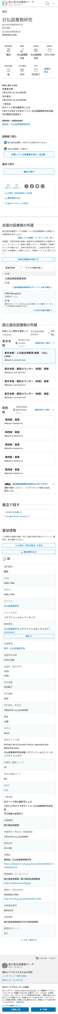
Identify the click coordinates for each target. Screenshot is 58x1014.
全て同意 (43, 1009)
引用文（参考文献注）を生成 (19, 193)
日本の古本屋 (13, 512)
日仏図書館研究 (11, 605)
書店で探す (29, 171)
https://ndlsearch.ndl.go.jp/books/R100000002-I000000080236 (29, 865)
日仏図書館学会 (11, 628)
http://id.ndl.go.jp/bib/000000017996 (22, 898)
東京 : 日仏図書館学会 (14, 648)
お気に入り (8, 188)
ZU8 (6, 790)
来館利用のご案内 (42, 343)
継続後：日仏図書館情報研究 (16, 124)
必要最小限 (15, 1009)
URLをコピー (17, 188)
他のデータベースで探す (17, 203)
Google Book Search (16, 516)
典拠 (27, 636)
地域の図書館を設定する (28, 259)
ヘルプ (41, 250)
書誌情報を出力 (14, 198)
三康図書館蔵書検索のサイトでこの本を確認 (31, 287)
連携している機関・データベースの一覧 (35, 237)
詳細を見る (47, 70)
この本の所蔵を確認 (41, 310)
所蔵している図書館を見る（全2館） (29, 154)
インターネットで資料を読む (14, 976)
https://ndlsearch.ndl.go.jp (17, 883)
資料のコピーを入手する (12, 980)
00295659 (9, 632)
